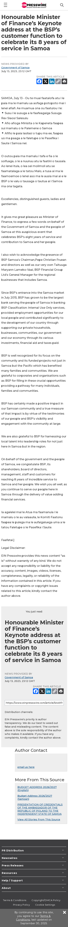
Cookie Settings (45, 904)
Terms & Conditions (14, 900)
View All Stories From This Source (38, 819)
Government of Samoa (15, 67)
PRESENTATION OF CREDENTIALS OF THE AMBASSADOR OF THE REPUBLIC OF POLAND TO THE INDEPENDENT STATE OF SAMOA (40, 809)
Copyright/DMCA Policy (46, 900)
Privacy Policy (21, 904)
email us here (26, 767)
